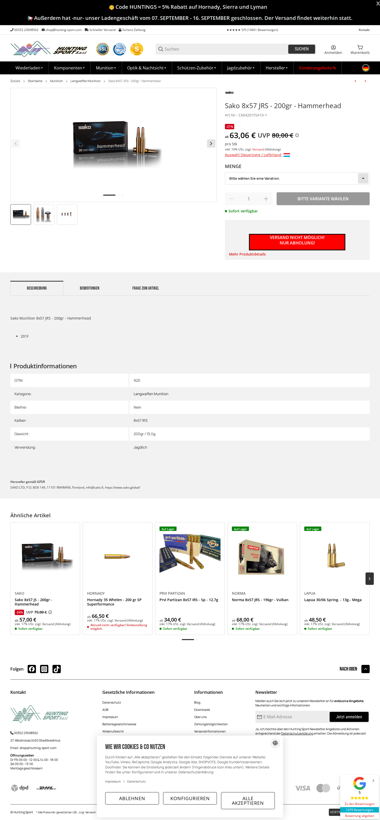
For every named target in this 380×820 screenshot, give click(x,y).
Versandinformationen (210, 731)
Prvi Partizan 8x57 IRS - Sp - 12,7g (188, 600)
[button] (277, 67)
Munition (56, 81)
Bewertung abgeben (359, 816)
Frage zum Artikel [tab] (145, 288)
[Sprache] (366, 68)
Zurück (15, 81)
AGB (105, 709)
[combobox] (297, 178)
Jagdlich (140, 447)
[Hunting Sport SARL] (49, 48)
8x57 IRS (141, 420)
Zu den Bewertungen (360, 804)
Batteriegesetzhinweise (119, 724)
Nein (137, 407)
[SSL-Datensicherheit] (102, 49)
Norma (239, 593)
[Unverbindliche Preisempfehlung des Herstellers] (50, 612)
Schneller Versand (102, 30)
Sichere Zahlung (134, 30)
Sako (19, 593)
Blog (197, 702)
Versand (258, 149)
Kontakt (364, 30)
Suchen (302, 48)
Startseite (35, 81)
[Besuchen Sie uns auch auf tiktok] (56, 669)
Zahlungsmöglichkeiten (211, 724)
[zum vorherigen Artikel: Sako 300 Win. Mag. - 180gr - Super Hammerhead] (355, 81)
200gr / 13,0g (144, 433)
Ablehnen (132, 798)
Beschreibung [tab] (37, 288)
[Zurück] (16, 143)
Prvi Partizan (172, 593)
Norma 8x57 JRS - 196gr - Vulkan (260, 600)
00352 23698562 (26, 30)
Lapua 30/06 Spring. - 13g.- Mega (333, 600)
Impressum (110, 717)
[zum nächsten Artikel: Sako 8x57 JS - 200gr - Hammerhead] (365, 81)
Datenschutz (111, 702)
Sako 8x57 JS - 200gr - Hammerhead (33, 602)
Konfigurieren (190, 798)
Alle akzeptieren (248, 800)
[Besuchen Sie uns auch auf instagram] (44, 669)
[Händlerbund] (119, 49)
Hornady (96, 593)
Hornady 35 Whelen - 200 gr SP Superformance (114, 602)
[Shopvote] (136, 49)
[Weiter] (211, 143)
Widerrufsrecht (113, 731)
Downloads (202, 709)
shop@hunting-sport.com (63, 30)
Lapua (309, 593)
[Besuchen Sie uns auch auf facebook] (32, 669)
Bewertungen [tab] (89, 288)
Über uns (200, 717)
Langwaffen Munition (86, 81)
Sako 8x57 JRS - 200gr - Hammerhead (134, 81)
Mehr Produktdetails (247, 254)
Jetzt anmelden (349, 716)
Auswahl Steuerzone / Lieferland (253, 154)
